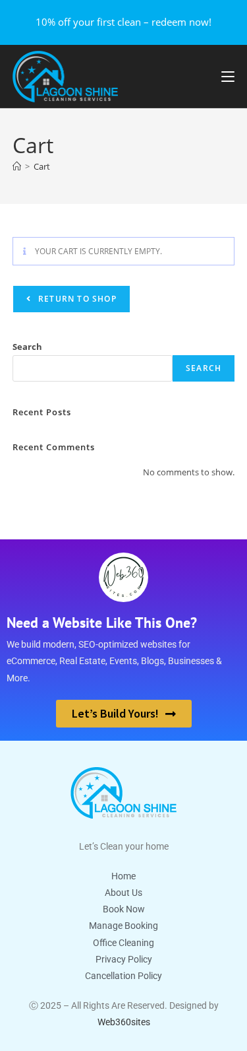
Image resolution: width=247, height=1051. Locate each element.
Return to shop (76, 298)
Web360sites (123, 1022)
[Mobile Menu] (227, 76)
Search (27, 347)
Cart (42, 166)
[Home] (17, 166)
